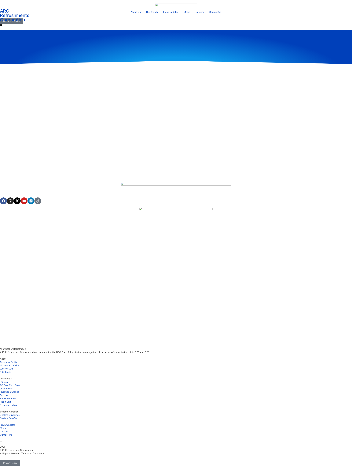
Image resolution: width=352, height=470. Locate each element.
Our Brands (152, 12)
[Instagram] (10, 200)
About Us (136, 12)
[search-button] (1, 25)
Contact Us (215, 12)
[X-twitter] (17, 200)
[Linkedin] (31, 200)
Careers (200, 12)
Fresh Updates (170, 12)
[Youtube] (24, 200)
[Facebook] (3, 200)
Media (187, 12)
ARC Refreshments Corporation (14, 15)
